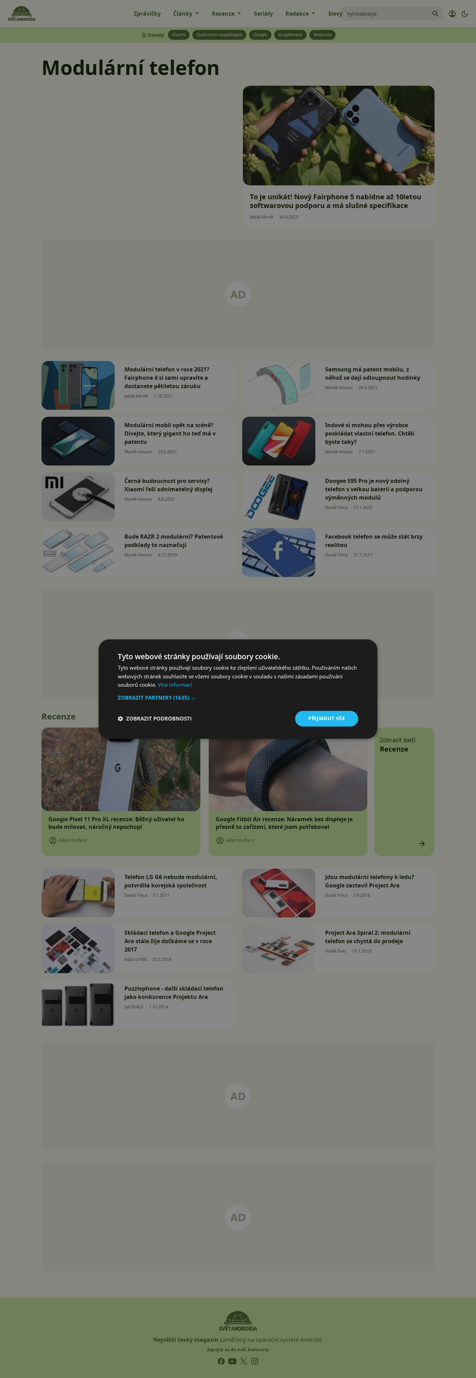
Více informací (175, 685)
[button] (238, 697)
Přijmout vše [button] (326, 718)
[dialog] (238, 689)
